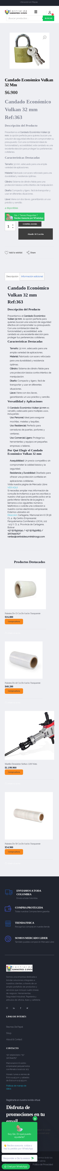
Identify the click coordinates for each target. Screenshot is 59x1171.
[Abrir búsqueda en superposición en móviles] (30, 18)
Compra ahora (14, 621)
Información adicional (32, 276)
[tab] (12, 276)
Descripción (12, 276)
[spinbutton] (10, 226)
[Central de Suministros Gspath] (16, 12)
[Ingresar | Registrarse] (49, 13)
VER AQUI (13, 487)
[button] (13, 225)
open (44, 37)
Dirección (12, 515)
